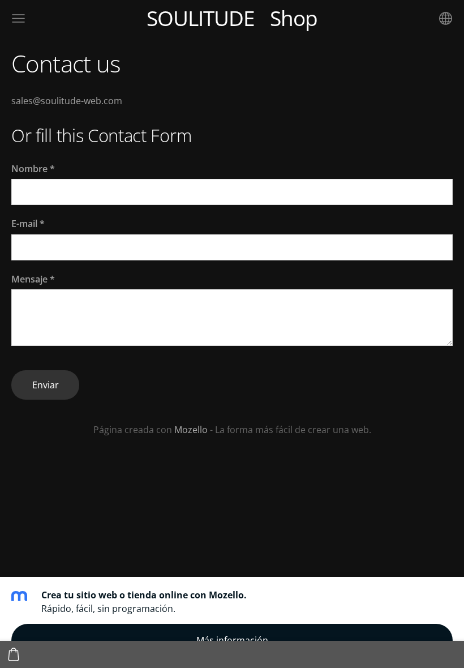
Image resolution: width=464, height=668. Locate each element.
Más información (232, 640)
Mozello (191, 429)
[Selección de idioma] (445, 18)
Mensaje (33, 279)
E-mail (28, 223)
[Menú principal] (18, 18)
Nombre (33, 168)
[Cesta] (13, 654)
